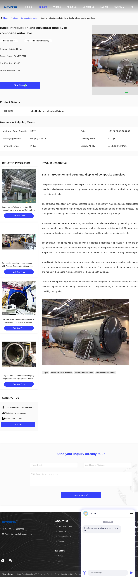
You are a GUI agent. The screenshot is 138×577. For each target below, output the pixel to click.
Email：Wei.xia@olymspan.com (18, 534)
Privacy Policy (7, 574)
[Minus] (131, 513)
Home (28, 7)
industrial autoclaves (105, 373)
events (104, 7)
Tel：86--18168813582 (14, 529)
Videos (57, 7)
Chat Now (19, 85)
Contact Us (88, 7)
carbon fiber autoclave (61, 373)
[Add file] (85, 573)
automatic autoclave (84, 373)
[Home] (11, 7)
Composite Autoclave (30, 18)
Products (42, 7)
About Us (72, 7)
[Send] (131, 573)
